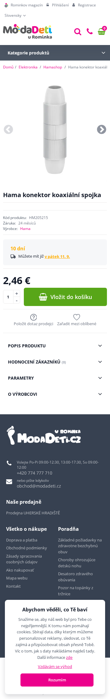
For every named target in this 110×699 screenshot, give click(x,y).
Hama (25, 228)
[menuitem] (23, 5)
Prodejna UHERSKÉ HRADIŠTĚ (33, 513)
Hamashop (52, 67)
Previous (8, 130)
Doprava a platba (21, 540)
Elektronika (28, 67)
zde (69, 657)
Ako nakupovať (20, 570)
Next (101, 130)
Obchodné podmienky (26, 548)
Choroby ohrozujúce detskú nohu (76, 563)
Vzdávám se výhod (55, 666)
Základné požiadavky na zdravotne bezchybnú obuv (80, 546)
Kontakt (13, 586)
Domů (8, 67)
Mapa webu (17, 578)
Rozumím (57, 680)
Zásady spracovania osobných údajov (24, 559)
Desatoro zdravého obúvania (75, 576)
